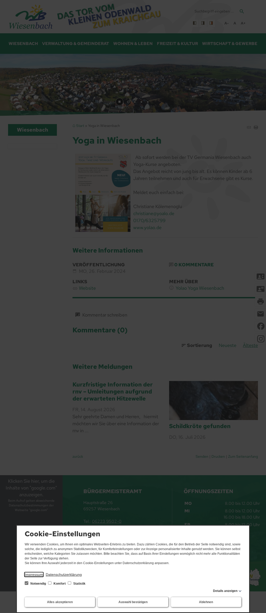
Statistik (78, 583)
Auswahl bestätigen (133, 602)
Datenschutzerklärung (64, 574)
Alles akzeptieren (60, 602)
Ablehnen (206, 602)
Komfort (59, 583)
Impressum (34, 574)
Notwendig (38, 583)
